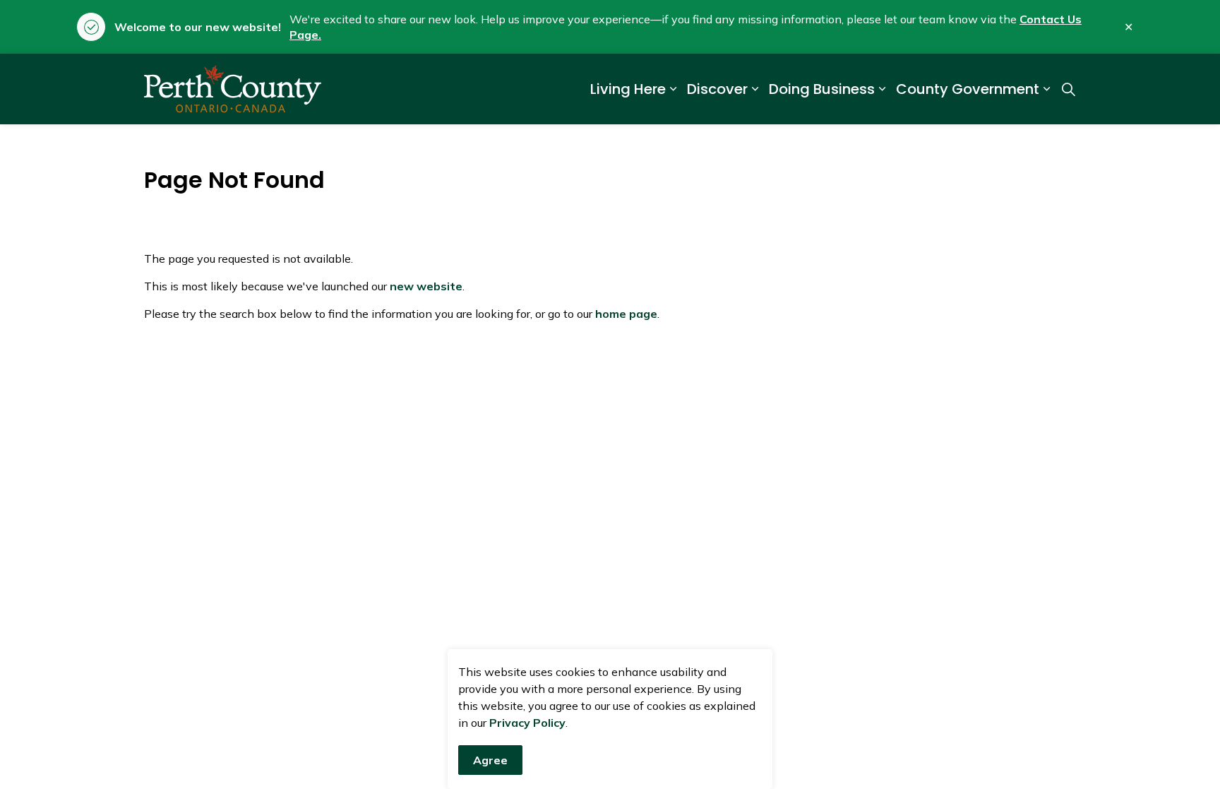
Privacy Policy (527, 723)
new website (426, 286)
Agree (490, 760)
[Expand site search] (1068, 89)
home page (626, 314)
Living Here (628, 89)
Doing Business (822, 89)
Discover (717, 89)
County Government (967, 89)
